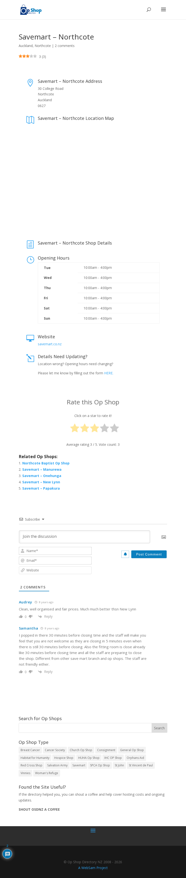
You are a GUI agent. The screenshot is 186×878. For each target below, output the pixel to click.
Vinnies (25, 773)
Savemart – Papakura (41, 488)
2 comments (65, 45)
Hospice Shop (63, 758)
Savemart (78, 765)
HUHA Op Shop (89, 758)
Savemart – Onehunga (41, 475)
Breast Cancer (30, 750)
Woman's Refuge (46, 773)
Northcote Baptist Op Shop (46, 463)
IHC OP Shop (113, 758)
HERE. (108, 373)
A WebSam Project (93, 867)
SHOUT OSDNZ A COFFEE (39, 809)
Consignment (106, 750)
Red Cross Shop (31, 765)
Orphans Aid (135, 758)
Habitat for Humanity (35, 758)
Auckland (26, 45)
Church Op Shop (81, 750)
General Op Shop (132, 750)
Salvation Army (57, 765)
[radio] (74, 429)
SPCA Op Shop (100, 765)
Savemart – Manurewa (42, 469)
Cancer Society (55, 750)
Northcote (43, 45)
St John (119, 765)
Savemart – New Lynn (41, 482)
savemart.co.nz (50, 344)
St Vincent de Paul (141, 765)
